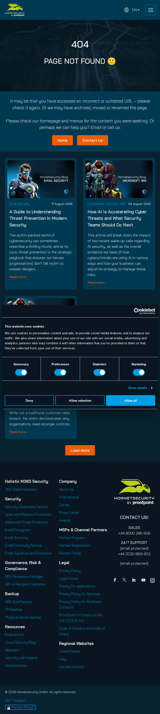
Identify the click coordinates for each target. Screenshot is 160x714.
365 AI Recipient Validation (25, 584)
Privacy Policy (70, 570)
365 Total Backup (18, 602)
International (69, 497)
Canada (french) (71, 666)
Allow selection (80, 400)
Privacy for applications (77, 586)
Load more (80, 450)
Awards (65, 520)
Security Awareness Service (26, 506)
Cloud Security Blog (20, 642)
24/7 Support (15, 700)
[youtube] (143, 580)
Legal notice (68, 578)
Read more (17, 277)
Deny (29, 400)
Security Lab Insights (21, 658)
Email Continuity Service (23, 545)
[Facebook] (115, 580)
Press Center (69, 512)
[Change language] (132, 10)
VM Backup (13, 609)
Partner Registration (74, 545)
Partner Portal (70, 553)
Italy (62, 659)
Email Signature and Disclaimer (28, 553)
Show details (137, 388)
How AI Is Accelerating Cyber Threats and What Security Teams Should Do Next (117, 218)
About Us (66, 489)
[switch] (60, 372)
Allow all (130, 400)
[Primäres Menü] (150, 10)
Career (64, 505)
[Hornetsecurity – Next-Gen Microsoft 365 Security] (14, 10)
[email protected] (134, 548)
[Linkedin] (134, 580)
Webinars (12, 650)
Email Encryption (18, 530)
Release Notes (16, 665)
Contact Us (92, 140)
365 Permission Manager (24, 576)
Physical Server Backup (23, 617)
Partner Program (72, 537)
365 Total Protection (21, 489)
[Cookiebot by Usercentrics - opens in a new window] (137, 311)
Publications (14, 634)
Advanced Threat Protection (26, 522)
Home (63, 140)
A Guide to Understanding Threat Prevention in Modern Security (38, 218)
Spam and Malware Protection (28, 514)
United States (69, 651)
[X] (125, 580)
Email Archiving (16, 537)
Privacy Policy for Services (79, 594)
